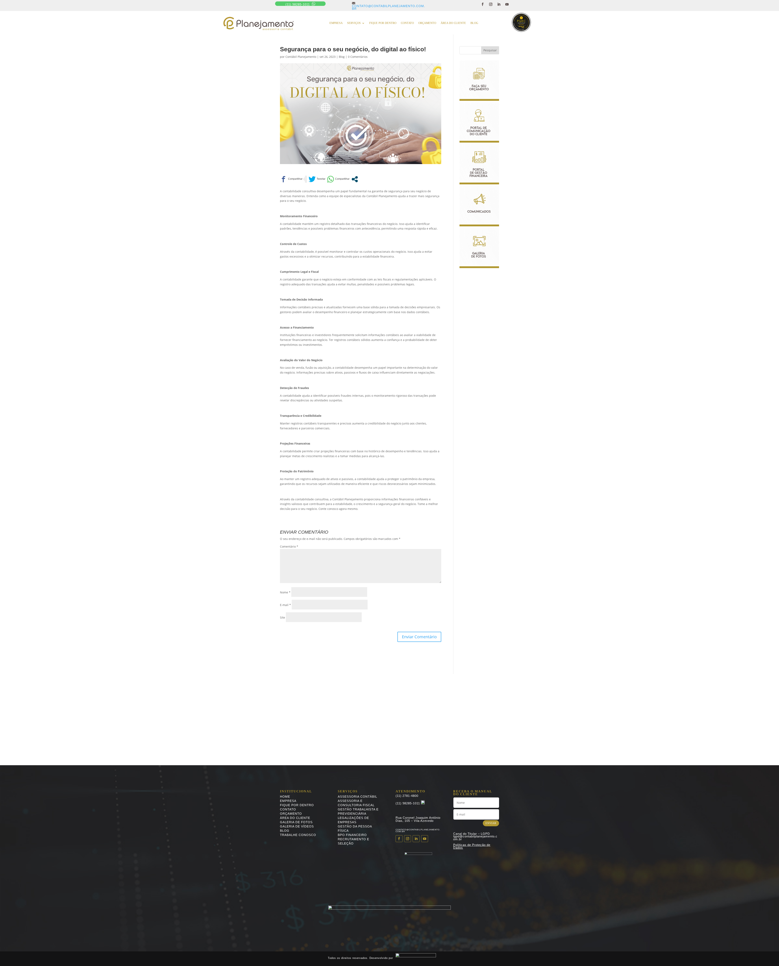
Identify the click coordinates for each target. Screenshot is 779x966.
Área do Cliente (453, 23)
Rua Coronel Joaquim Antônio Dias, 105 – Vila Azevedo (418, 819)
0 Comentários (358, 57)
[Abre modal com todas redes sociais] (354, 179)
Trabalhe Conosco (298, 835)
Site (282, 617)
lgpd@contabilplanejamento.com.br (475, 838)
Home (285, 796)
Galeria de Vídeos (297, 826)
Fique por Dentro (297, 805)
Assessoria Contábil (357, 796)
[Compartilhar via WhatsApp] (338, 179)
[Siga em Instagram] (490, 4)
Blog (474, 23)
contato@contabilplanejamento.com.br (388, 5)
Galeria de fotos (296, 822)
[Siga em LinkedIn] (499, 4)
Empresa (336, 23)
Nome (285, 592)
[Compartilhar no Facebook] (291, 179)
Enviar (490, 823)
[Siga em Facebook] (482, 4)
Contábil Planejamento (300, 57)
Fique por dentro (382, 23)
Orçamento (427, 23)
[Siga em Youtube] (507, 4)
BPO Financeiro (352, 835)
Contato (407, 23)
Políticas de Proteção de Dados (471, 846)
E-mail (285, 605)
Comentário (289, 546)
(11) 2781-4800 (407, 795)
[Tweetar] (317, 179)
